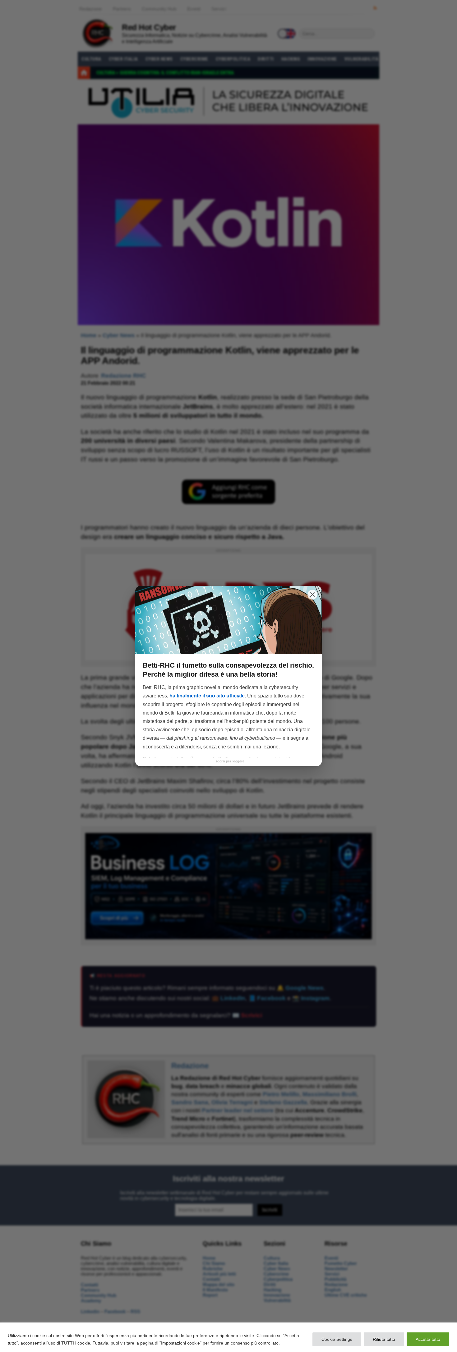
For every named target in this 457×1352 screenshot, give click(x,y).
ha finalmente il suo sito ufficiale (207, 695)
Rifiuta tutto (384, 1339)
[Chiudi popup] (312, 595)
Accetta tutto (428, 1339)
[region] (228, 1337)
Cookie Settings (336, 1339)
